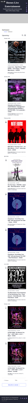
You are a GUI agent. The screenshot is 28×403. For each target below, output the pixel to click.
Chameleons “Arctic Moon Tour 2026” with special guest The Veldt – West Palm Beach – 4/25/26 (16, 256)
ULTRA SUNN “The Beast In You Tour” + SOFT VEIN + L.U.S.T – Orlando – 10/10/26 (16, 369)
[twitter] (26, 8)
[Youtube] (26, 9)
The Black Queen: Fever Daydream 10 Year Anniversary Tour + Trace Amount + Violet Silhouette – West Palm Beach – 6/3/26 (17, 295)
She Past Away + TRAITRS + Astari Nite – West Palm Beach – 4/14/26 (17, 185)
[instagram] (26, 11)
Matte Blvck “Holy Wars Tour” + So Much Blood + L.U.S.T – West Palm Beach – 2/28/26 (17, 148)
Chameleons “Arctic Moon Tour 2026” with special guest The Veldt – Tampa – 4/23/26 (16, 220)
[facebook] (26, 6)
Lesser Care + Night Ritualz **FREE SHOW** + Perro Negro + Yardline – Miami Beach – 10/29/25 (17, 68)
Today (16, 380)
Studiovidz (4, 400)
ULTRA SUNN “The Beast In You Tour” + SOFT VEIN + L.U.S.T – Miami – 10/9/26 (16, 334)
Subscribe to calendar (13, 385)
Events (5, 31)
